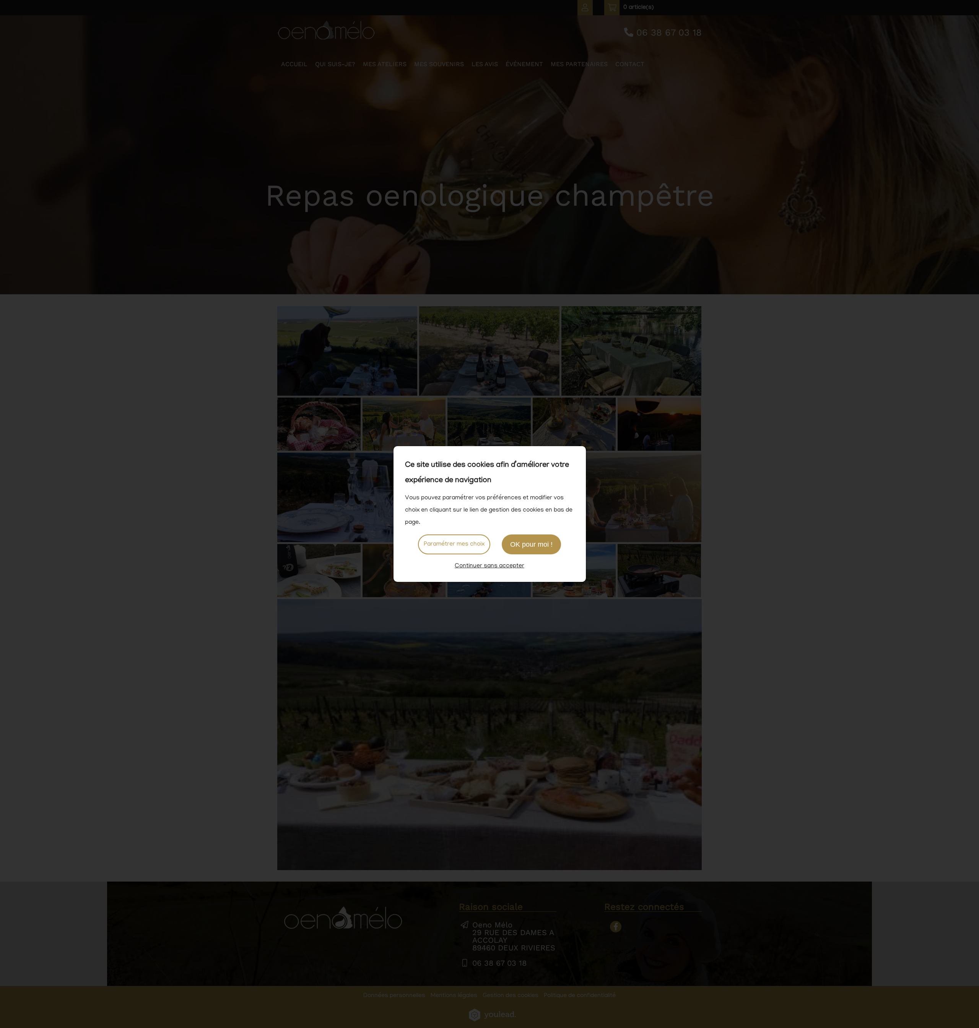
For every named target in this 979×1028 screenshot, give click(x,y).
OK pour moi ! (531, 544)
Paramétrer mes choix (454, 544)
